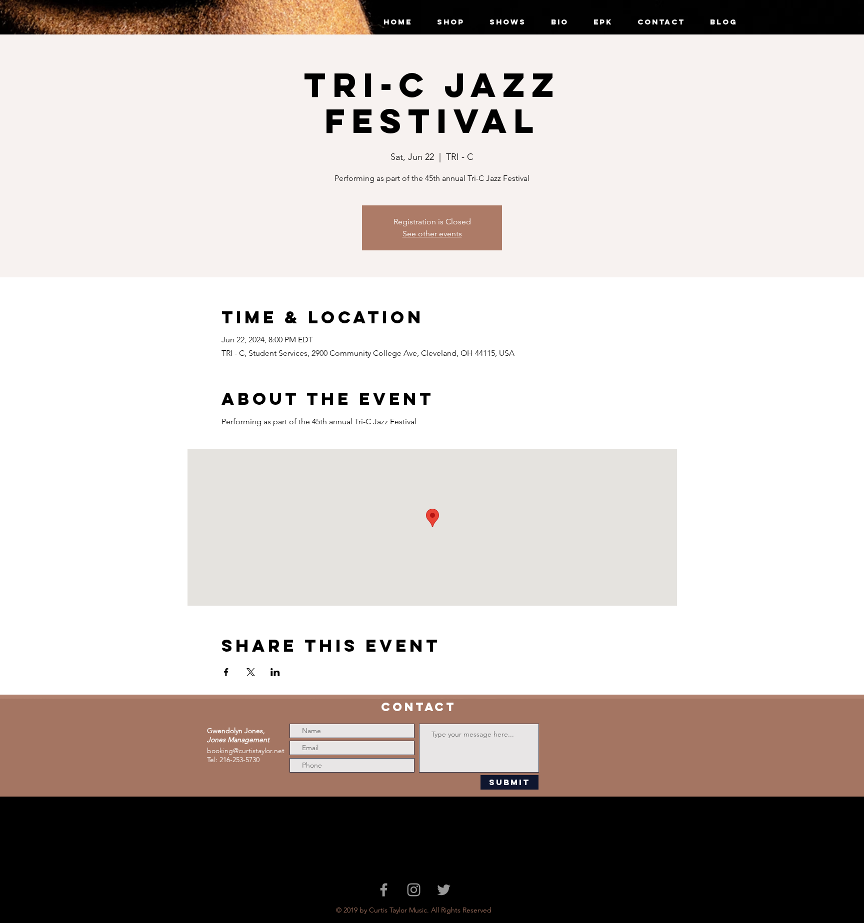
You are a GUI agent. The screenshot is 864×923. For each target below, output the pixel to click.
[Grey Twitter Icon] (443, 890)
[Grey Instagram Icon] (413, 890)
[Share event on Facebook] (226, 672)
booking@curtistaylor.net (245, 750)
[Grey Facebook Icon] (383, 890)
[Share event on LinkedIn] (275, 672)
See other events (432, 233)
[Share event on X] (251, 672)
